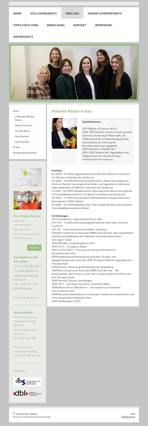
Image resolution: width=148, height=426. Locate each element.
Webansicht (128, 416)
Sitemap (33, 413)
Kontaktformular (23, 288)
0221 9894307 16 (28, 270)
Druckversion (22, 413)
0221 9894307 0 (32, 265)
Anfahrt (34, 247)
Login (132, 413)
